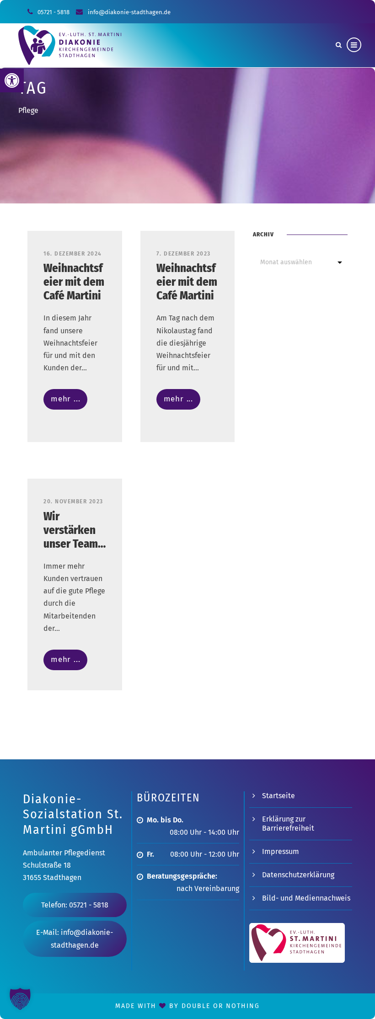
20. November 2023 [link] (73, 501)
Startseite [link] (278, 795)
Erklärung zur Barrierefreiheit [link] (288, 823)
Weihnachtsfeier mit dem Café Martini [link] (73, 282)
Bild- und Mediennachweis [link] (306, 898)
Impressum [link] (280, 851)
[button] (20, 999)
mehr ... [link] (65, 399)
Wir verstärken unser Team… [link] (74, 530)
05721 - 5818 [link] (54, 12)
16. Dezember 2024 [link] (72, 254)
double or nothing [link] (221, 1006)
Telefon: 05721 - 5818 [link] (74, 905)
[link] (12, 80)
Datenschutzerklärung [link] (298, 874)
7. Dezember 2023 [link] (183, 254)
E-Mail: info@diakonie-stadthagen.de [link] (74, 938)
